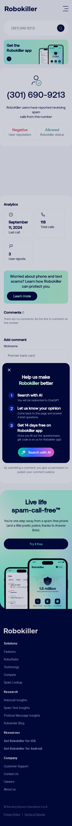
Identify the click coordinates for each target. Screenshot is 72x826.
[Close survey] (9, 370)
